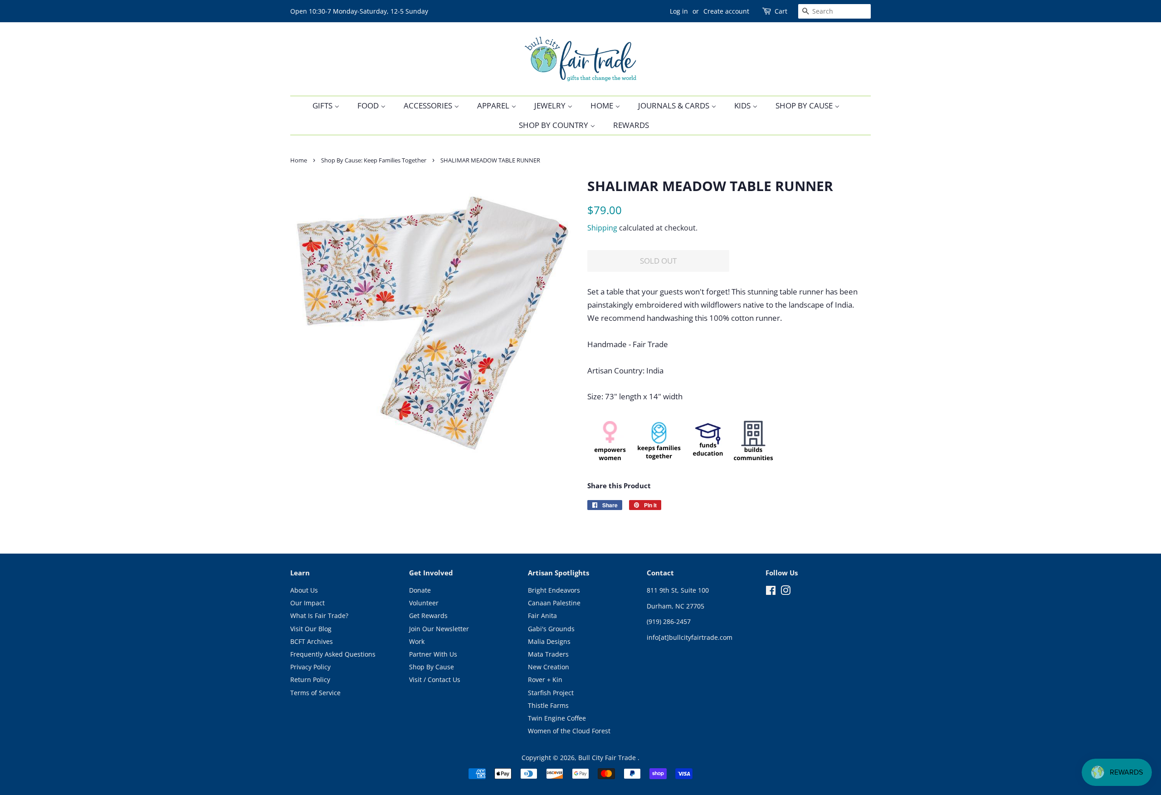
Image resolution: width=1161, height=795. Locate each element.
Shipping (602, 228)
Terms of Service (315, 692)
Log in (679, 11)
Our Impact (307, 603)
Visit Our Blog (311, 628)
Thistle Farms (548, 705)
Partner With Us (433, 654)
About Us (304, 590)
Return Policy (310, 679)
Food (368, 105)
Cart (781, 11)
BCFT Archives (311, 641)
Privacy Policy (310, 666)
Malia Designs (549, 641)
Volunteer (424, 603)
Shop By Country (554, 125)
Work (416, 641)
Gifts (323, 105)
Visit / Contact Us (434, 679)
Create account (726, 11)
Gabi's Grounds (551, 628)
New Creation (548, 666)
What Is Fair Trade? (319, 615)
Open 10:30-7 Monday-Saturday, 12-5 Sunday (359, 11)
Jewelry (550, 105)
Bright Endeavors (554, 590)
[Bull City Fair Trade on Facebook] (771, 592)
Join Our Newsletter (439, 628)
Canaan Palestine (554, 603)
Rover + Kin (545, 679)
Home (602, 105)
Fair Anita (542, 615)
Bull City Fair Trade (608, 757)
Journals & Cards (674, 105)
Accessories (429, 105)
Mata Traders (548, 654)
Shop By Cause (805, 105)
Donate (420, 590)
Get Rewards (428, 615)
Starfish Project (551, 692)
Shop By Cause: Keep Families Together (373, 160)
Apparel (494, 105)
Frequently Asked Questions (333, 654)
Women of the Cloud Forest (569, 730)
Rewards (631, 125)
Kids (743, 105)
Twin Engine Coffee (557, 718)
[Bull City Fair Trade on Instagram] (785, 592)
